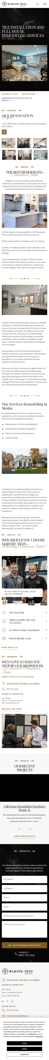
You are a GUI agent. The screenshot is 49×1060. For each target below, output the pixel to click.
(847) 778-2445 (12, 689)
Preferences (24, 1054)
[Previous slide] (20, 829)
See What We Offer (12, 709)
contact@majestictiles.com (17, 1016)
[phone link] (38, 4)
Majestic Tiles (10, 94)
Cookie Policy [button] (33, 1034)
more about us (10, 647)
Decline (24, 1049)
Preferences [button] (39, 1036)
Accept (24, 1043)
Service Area (28, 94)
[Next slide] (29, 829)
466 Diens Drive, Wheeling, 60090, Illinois (23, 683)
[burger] (45, 4)
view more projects (24, 836)
